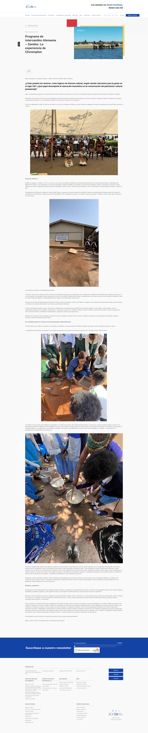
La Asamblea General (81, 715)
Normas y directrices (64, 684)
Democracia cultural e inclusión (49, 688)
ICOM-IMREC (45, 690)
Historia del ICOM (80, 707)
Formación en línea (80, 671)
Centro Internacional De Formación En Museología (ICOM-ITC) (33, 672)
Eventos (27, 15)
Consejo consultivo (80, 717)
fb (116, 710)
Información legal (116, 717)
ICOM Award (28, 720)
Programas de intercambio (65, 671)
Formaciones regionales (48, 671)
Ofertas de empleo (29, 711)
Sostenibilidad (45, 686)
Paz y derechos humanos (65, 690)
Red (81, 15)
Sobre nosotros (96, 15)
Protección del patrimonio (39, 15)
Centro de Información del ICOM (49, 684)
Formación (51, 15)
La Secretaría (79, 719)
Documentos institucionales (65, 688)
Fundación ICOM (29, 722)
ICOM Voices (28, 716)
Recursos (75, 15)
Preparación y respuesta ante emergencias (32, 696)
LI (119, 710)
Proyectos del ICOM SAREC (31, 718)
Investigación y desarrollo (63, 15)
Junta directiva (79, 711)
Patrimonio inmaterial (30, 698)
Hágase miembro (29, 707)
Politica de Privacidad (116, 719)
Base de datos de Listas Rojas (66, 682)
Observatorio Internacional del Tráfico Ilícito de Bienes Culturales (33, 693)
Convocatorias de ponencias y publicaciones (32, 714)
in (113, 710)
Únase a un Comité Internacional (33, 709)
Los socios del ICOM (81, 688)
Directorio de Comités (81, 682)
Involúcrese (87, 15)
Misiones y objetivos (81, 709)
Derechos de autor (29, 684)
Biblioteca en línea (63, 686)
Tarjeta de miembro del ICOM (83, 686)
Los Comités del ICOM (81, 713)
